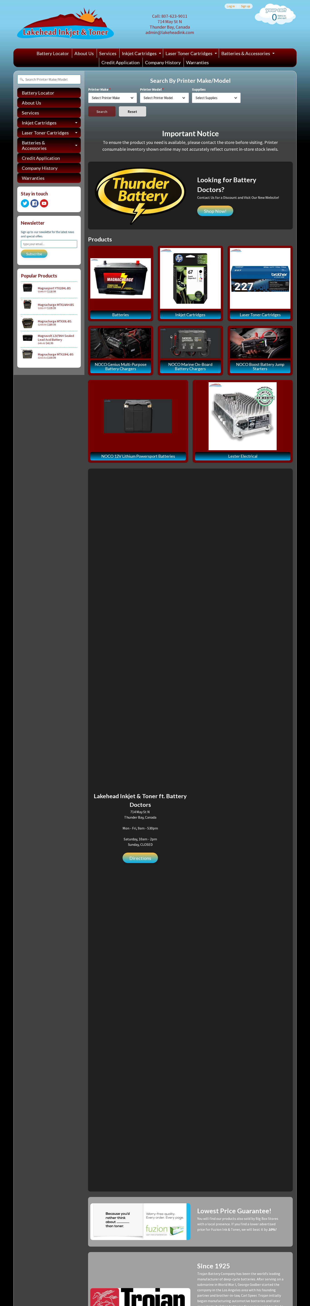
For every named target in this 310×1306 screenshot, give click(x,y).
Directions (140, 858)
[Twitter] (25, 203)
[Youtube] (44, 203)
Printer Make (98, 89)
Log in (231, 6)
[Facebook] (34, 203)
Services (107, 53)
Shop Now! (215, 211)
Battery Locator (53, 53)
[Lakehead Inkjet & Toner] (65, 24)
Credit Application (120, 62)
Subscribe (34, 254)
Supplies (199, 89)
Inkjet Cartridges (142, 54)
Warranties (197, 62)
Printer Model (151, 89)
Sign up (245, 6)
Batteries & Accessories (248, 54)
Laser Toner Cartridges (191, 54)
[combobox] (112, 98)
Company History (163, 62)
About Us (84, 53)
